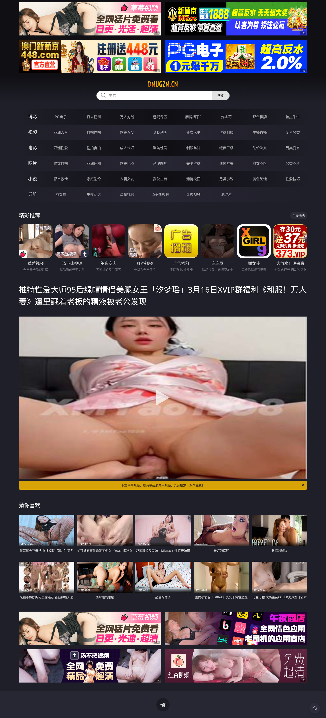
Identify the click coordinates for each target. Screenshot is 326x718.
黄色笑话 (260, 178)
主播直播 (260, 132)
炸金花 (226, 116)
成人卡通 (127, 147)
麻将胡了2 (193, 116)
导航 (32, 194)
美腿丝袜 (193, 163)
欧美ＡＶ (127, 132)
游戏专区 (160, 116)
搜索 (220, 95)
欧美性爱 (160, 147)
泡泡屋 (226, 194)
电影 (32, 148)
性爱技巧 (293, 178)
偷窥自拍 (61, 163)
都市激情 (61, 178)
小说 (32, 179)
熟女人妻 (193, 132)
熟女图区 (260, 163)
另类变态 (293, 147)
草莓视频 (127, 194)
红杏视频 (193, 194)
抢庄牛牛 (293, 116)
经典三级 (226, 147)
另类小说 (226, 178)
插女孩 (60, 194)
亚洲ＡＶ (61, 132)
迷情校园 (193, 178)
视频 (32, 132)
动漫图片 (160, 163)
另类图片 (293, 163)
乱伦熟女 (260, 147)
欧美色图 (127, 163)
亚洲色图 (94, 163)
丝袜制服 (226, 132)
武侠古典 (160, 178)
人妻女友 (127, 178)
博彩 (32, 117)
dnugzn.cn (163, 84)
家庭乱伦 (94, 178)
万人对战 (127, 116)
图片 (32, 163)
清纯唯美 (226, 163)
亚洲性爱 (61, 147)
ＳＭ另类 (293, 132)
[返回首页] (314, 708)
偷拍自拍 (94, 147)
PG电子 (61, 116)
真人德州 (94, 116)
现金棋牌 (260, 116)
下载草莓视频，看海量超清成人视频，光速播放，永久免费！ (163, 485)
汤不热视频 (160, 194)
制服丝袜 (193, 147)
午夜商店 (94, 194)
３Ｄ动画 (160, 132)
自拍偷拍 (94, 132)
